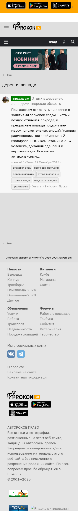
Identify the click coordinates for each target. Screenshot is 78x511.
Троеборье (15, 285)
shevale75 (17, 162)
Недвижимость (19, 329)
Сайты (45, 285)
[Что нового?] (64, 41)
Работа (13, 318)
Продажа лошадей (22, 334)
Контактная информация (28, 377)
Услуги (12, 313)
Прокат (63, 186)
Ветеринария (50, 329)
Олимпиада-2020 (21, 295)
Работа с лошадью (55, 313)
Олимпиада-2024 (21, 290)
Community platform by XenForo (39, 257)
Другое (13, 300)
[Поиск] (72, 41)
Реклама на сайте (22, 372)
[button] (6, 41)
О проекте (15, 367)
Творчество (49, 334)
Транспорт (15, 324)
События (47, 324)
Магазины (48, 279)
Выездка (14, 274)
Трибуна (46, 318)
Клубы (45, 274)
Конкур (13, 279)
